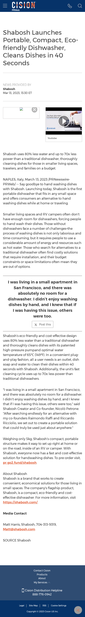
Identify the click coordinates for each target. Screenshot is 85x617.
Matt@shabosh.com (19, 529)
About (42, 578)
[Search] (80, 6)
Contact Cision (42, 570)
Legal (21, 605)
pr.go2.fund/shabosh (20, 463)
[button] (21, 109)
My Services (41, 582)
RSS (44, 605)
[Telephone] (70, 6)
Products (42, 574)
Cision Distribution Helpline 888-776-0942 (43, 592)
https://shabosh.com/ (20, 502)
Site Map (33, 605)
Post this (45, 324)
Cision (48, 611)
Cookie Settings (58, 605)
